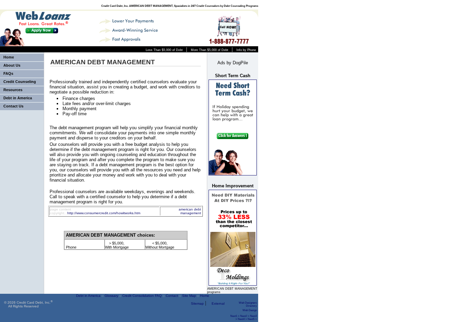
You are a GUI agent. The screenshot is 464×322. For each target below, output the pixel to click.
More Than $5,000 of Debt (209, 50)
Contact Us (13, 106)
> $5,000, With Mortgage (117, 245)
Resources (12, 90)
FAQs (8, 73)
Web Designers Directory (248, 304)
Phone (71, 247)
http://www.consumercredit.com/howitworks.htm (103, 213)
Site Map (189, 296)
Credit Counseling (19, 82)
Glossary (111, 296)
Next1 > (234, 316)
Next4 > (242, 319)
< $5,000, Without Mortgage (159, 245)
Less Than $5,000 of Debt (164, 50)
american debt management (190, 211)
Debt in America (17, 98)
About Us (11, 65)
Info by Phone (246, 50)
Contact (172, 296)
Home (8, 57)
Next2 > (244, 316)
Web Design (250, 310)
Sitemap (197, 303)
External (218, 303)
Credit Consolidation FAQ (142, 296)
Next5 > (252, 319)
